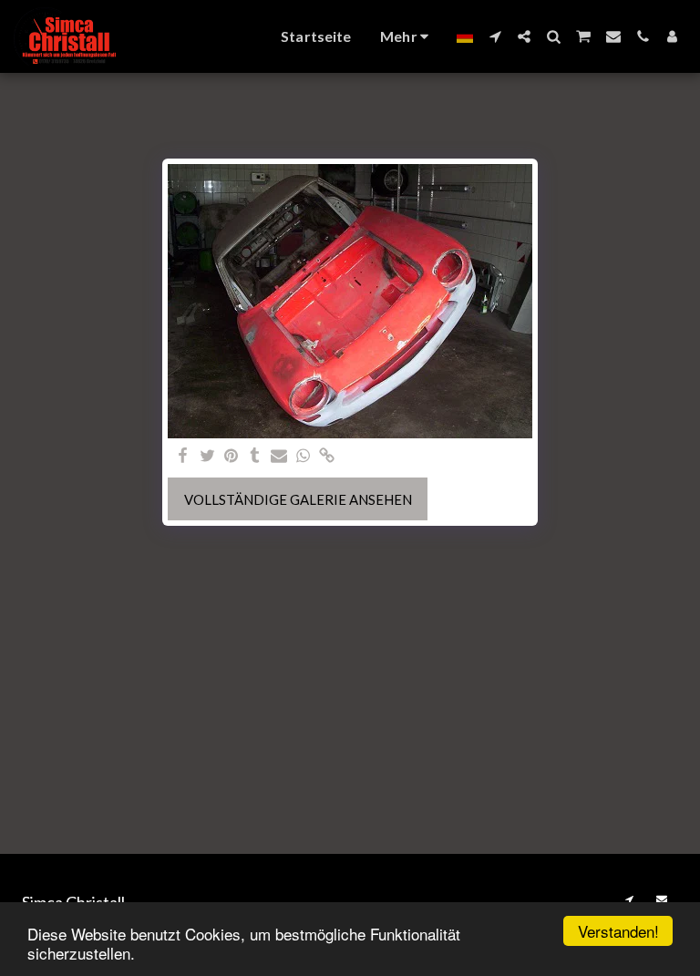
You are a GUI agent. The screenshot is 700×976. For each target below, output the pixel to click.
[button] (495, 36)
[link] (326, 456)
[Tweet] (207, 456)
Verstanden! (618, 930)
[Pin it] (231, 456)
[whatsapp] (303, 456)
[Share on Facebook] (183, 456)
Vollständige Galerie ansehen (298, 499)
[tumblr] (254, 456)
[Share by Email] (279, 456)
